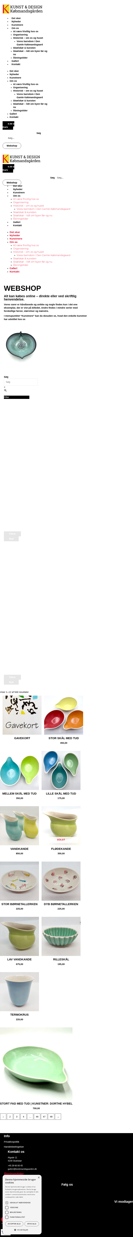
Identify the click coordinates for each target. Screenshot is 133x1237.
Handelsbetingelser (14, 1146)
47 (44, 1116)
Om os (15, 28)
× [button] (39, 1178)
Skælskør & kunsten (24, 48)
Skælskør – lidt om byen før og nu (32, 215)
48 (51, 1116)
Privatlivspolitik (11, 1142)
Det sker (16, 18)
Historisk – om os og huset (28, 38)
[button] (16, 397)
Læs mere (19, 1197)
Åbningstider (20, 57)
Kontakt (16, 64)
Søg (38, 133)
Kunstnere (17, 25)
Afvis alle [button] (31, 1224)
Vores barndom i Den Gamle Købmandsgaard (43, 209)
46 (37, 1116)
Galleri (15, 61)
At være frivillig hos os (25, 31)
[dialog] (22, 1204)
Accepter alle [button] (14, 1224)
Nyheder (16, 21)
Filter (6, 397)
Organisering (20, 34)
